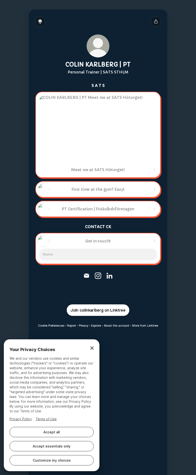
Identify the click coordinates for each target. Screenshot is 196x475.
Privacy (83, 326)
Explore (96, 326)
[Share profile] (156, 21)
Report (71, 326)
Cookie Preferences (51, 326)
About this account (116, 326)
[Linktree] (40, 21)
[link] (86, 275)
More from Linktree (145, 326)
